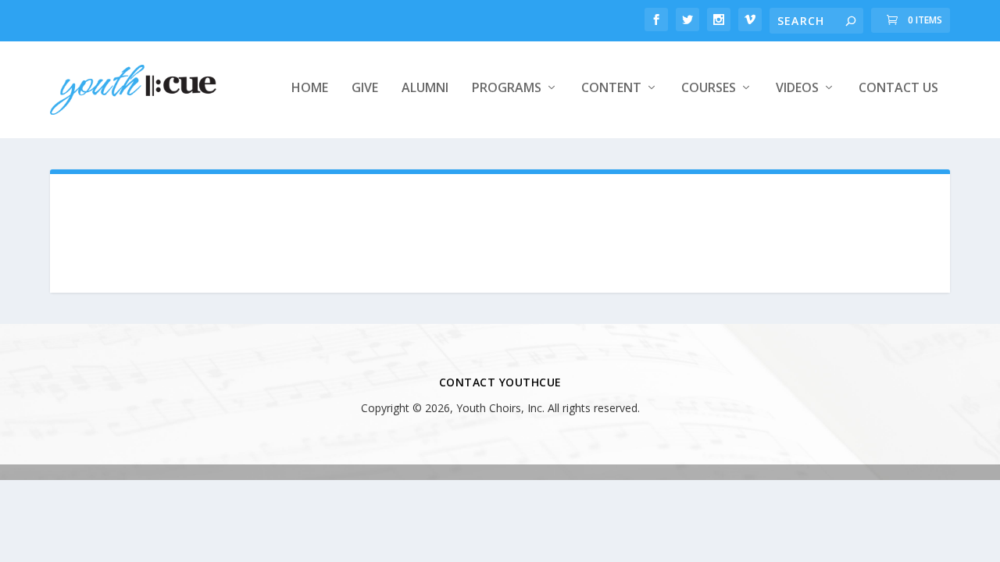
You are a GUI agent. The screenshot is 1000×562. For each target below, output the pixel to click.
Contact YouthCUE (500, 382)
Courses (708, 88)
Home (309, 88)
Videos (797, 88)
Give (365, 88)
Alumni (425, 88)
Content (611, 88)
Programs (506, 88)
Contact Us (898, 88)
